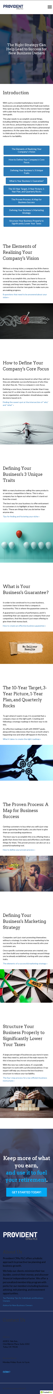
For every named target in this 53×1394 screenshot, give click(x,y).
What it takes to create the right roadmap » (22, 739)
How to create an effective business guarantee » (24, 626)
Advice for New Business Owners (18, 1305)
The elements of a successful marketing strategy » (25, 963)
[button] (26, 1192)
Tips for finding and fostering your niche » (21, 516)
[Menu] (49, 7)
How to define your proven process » (19, 850)
